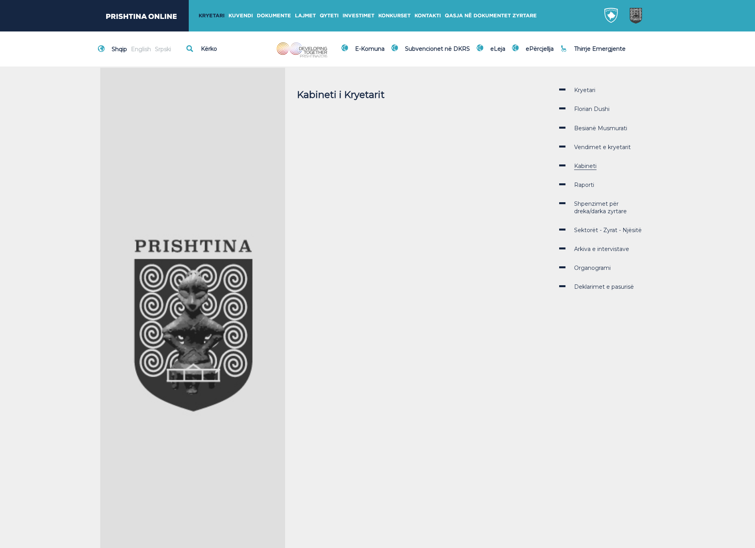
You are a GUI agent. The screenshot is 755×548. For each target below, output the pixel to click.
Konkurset (394, 15)
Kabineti (585, 166)
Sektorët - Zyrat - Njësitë (608, 230)
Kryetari (212, 15)
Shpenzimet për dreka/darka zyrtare (600, 207)
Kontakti (427, 15)
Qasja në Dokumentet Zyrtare (491, 15)
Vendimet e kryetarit (602, 147)
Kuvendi (240, 15)
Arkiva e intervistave (601, 249)
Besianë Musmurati (600, 128)
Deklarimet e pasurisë (604, 286)
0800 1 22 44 (594, 52)
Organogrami (592, 267)
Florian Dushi (592, 109)
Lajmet (305, 15)
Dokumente (274, 15)
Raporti (584, 184)
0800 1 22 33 (593, 44)
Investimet (358, 15)
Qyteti (329, 15)
